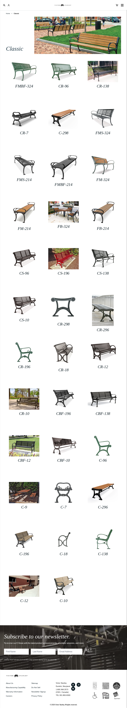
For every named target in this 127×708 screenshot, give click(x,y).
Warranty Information (14, 692)
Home (8, 13)
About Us (9, 683)
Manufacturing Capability (15, 687)
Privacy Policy (36, 696)
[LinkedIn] (73, 689)
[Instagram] (79, 685)
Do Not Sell (35, 687)
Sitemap (34, 683)
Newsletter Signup (38, 692)
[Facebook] (73, 685)
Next (90, 652)
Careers (9, 696)
